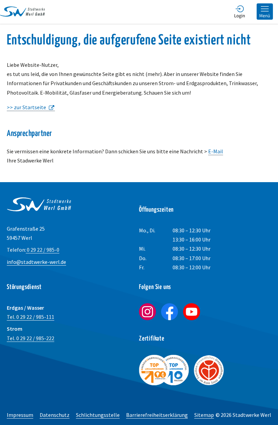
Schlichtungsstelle (98, 414)
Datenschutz (55, 414)
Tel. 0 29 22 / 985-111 (30, 316)
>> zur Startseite (26, 107)
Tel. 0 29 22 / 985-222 (30, 338)
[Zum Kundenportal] (240, 12)
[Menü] (265, 12)
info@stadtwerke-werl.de (36, 261)
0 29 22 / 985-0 (33, 249)
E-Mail (215, 151)
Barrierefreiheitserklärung (157, 414)
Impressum (20, 414)
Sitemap (204, 414)
